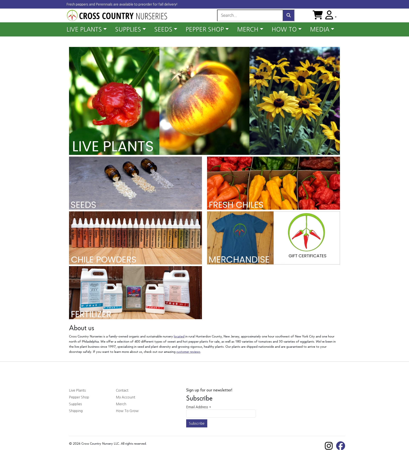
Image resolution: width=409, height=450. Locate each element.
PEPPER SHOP (205, 29)
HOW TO (284, 29)
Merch (121, 404)
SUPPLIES (128, 29)
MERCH (247, 29)
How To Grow (127, 410)
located (179, 336)
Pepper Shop (79, 397)
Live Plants (77, 390)
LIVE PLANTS (84, 29)
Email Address (198, 407)
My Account (125, 397)
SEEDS (163, 29)
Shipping (76, 410)
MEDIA (319, 29)
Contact (122, 390)
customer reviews (188, 352)
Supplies (75, 404)
